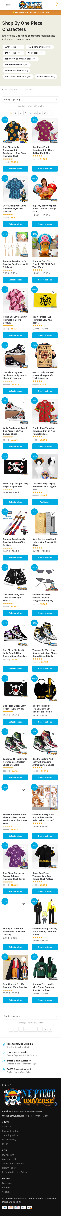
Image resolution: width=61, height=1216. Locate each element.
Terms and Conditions (13, 1163)
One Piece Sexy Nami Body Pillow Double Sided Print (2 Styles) (43, 817)
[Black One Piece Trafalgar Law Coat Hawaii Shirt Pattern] (44, 856)
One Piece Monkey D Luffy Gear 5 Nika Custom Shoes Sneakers (15, 653)
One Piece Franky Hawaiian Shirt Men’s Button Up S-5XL (43, 150)
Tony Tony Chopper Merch (20, 59)
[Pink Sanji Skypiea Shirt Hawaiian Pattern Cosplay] (15, 300)
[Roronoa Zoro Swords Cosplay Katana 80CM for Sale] (15, 522)
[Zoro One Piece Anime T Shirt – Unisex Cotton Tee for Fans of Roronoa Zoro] (15, 797)
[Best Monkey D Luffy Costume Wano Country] (15, 967)
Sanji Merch (13, 53)
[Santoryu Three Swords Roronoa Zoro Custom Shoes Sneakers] (15, 742)
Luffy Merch (13, 47)
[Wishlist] (23, 122)
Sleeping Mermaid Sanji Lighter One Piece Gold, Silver (44, 542)
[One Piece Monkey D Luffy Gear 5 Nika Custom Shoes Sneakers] (15, 633)
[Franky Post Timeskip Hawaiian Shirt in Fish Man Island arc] (44, 411)
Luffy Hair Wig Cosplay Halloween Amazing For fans (44, 486)
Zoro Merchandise (16, 65)
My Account (8, 1154)
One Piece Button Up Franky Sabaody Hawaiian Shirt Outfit (14, 876)
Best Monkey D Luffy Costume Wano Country (15, 986)
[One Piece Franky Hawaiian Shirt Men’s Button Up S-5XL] (44, 130)
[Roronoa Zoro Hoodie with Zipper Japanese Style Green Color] (44, 967)
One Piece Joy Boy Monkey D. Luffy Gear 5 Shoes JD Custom (15, 375)
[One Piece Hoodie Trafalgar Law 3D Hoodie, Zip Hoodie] (44, 689)
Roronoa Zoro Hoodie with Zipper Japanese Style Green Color (43, 987)
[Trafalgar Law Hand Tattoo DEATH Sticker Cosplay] (15, 911)
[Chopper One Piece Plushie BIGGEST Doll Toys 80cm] (44, 244)
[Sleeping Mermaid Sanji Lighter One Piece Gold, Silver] (44, 522)
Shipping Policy (10, 1135)
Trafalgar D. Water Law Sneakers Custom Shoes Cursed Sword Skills (44, 653)
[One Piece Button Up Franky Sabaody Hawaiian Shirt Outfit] (15, 856)
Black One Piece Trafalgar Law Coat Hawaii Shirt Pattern (42, 876)
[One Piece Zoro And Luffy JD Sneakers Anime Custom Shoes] (44, 742)
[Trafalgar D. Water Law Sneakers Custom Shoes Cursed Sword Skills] (44, 633)
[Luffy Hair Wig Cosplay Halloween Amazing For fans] (44, 466)
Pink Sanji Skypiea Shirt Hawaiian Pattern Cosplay (15, 319)
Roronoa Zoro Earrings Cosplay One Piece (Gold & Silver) (15, 264)
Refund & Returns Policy (14, 1172)
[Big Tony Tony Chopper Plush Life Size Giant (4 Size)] (44, 188)
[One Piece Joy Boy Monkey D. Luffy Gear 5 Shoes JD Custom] (15, 355)
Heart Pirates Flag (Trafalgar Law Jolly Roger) (42, 319)
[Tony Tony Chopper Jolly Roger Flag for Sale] (15, 466)
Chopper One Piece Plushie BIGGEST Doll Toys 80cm (43, 264)
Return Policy (9, 1167)
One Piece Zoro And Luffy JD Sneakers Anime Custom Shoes (43, 761)
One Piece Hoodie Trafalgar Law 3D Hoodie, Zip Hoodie (42, 708)
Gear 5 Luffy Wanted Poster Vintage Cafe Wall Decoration (43, 375)
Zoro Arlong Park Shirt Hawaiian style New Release (14, 208)
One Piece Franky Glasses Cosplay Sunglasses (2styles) (42, 597)
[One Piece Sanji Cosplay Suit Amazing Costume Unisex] (44, 911)
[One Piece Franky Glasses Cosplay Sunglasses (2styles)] (44, 578)
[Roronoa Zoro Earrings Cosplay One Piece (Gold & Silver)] (15, 244)
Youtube (6, 1191)
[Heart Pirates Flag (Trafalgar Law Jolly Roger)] (44, 300)
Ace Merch (35, 53)
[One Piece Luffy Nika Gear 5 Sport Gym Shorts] (15, 578)
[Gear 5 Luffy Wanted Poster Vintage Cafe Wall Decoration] (44, 355)
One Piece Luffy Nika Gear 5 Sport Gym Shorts (13, 597)
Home (4, 90)
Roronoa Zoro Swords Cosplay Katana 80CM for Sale (14, 542)
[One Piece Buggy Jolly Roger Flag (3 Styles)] (15, 689)
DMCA (5, 1143)
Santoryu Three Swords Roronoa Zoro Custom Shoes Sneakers (15, 761)
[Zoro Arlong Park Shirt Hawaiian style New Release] (15, 188)
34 (45, 112)
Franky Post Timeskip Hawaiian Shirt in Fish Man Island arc (43, 431)
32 (35, 112)
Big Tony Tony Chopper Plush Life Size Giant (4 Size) (44, 208)
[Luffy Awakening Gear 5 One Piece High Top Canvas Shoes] (15, 411)
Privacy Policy (9, 1139)
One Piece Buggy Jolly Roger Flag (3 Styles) (14, 707)
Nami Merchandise (39, 47)
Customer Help (9, 1159)
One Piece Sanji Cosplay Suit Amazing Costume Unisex (44, 931)
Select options (15, 168)
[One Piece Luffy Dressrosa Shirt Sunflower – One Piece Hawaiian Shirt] (15, 130)
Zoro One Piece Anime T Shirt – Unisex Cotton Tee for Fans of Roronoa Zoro (15, 819)
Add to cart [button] (45, 502)
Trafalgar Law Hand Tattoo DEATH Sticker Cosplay (14, 931)
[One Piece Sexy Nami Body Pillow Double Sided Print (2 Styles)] (44, 797)
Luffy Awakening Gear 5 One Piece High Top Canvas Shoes (15, 431)
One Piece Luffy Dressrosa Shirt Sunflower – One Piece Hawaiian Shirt (14, 151)
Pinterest (6, 1187)
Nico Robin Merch (16, 71)
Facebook (7, 1183)
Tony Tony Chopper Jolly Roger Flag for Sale (15, 485)
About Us (6, 1126)
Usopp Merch (46, 76)
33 (40, 112)
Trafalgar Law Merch (18, 76)
